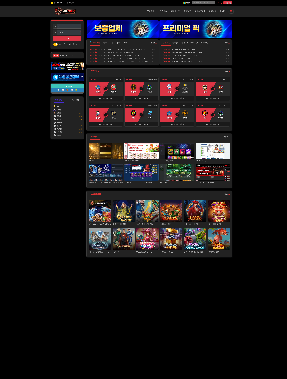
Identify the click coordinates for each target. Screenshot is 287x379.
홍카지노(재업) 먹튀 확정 (132, 161)
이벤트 (188, 3)
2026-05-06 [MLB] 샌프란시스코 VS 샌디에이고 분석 (112, 52)
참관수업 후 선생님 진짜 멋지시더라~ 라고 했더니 (182, 61)
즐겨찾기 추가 (57, 3)
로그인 (220, 3)
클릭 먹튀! (163, 183)
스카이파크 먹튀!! (201, 161)
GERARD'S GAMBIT (120, 224)
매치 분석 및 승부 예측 (105, 98)
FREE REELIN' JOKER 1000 (218, 224)
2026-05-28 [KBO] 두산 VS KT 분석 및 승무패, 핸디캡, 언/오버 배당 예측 (118, 49)
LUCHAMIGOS (165, 224)
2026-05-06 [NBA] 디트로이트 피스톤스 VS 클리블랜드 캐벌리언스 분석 (117, 58)
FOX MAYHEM (213, 252)
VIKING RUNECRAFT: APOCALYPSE (100, 252)
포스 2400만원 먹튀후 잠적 (205, 183)
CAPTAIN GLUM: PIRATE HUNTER (147, 224)
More (153, 43)
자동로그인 (62, 44)
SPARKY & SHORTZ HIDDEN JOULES (195, 252)
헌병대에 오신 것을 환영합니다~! (68, 55)
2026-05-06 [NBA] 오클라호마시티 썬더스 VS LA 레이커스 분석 (115, 55)
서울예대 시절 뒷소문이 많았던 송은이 (179, 49)
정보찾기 (78, 44)
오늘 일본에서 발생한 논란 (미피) (177, 58)
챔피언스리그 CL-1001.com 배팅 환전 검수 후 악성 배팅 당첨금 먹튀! (106, 183)
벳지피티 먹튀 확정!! (167, 161)
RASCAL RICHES (166, 252)
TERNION (116, 252)
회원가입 (228, 3)
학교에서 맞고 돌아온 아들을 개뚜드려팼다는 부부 (182, 52)
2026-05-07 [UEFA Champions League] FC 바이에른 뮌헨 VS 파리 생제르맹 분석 (121, 61)
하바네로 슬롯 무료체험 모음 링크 (100, 224)
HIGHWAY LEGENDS (191, 224)
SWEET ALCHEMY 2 (144, 252)
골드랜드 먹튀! (93, 161)
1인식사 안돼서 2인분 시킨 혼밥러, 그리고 (180, 55)
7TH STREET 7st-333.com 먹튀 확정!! (138, 183)
